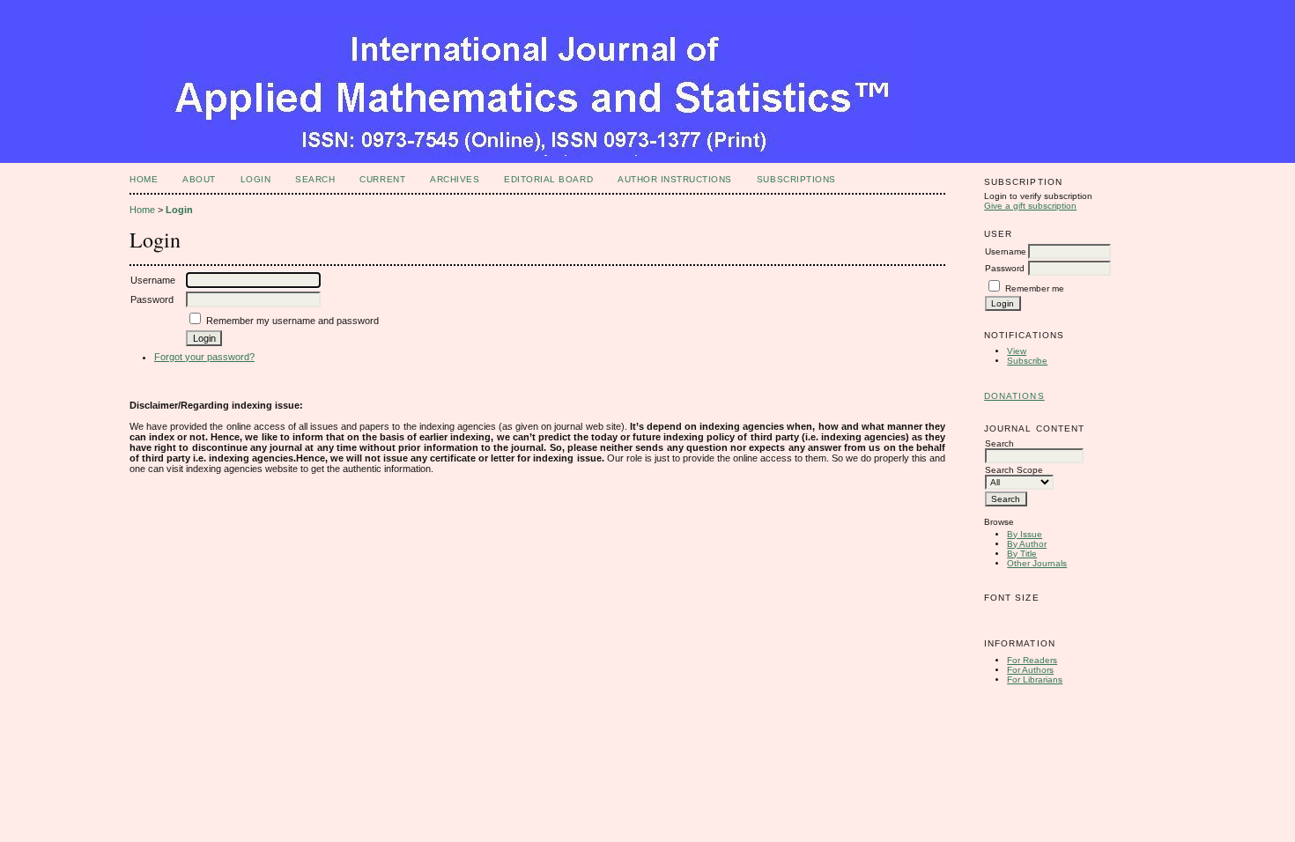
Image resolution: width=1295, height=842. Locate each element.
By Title (1022, 553)
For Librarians (1034, 679)
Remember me (1034, 288)
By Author (1027, 544)
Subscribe (1027, 361)
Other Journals (1037, 563)
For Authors (1030, 670)
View (1016, 351)
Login (255, 179)
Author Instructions (675, 179)
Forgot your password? (204, 356)
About (199, 179)
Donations (1014, 396)
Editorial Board (548, 179)
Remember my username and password (292, 320)
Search (315, 179)
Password (1005, 268)
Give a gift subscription (1030, 205)
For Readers (1032, 660)
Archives (454, 179)
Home (144, 179)
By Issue (1024, 534)
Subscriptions (796, 179)
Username (1005, 251)
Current (382, 179)
